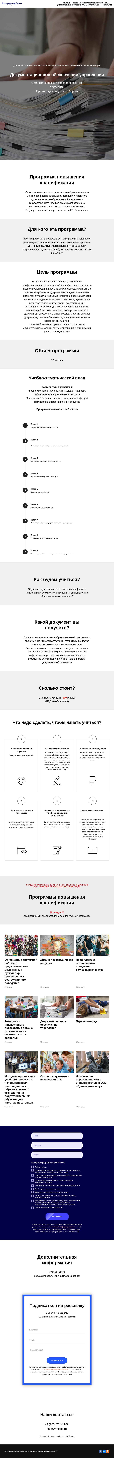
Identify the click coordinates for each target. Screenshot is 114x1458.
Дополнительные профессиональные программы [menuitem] (78, 5)
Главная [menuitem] (66, 3)
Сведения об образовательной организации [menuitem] (91, 3)
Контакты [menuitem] (108, 5)
